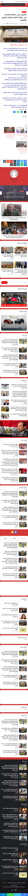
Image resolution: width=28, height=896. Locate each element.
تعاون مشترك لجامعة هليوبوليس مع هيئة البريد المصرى (19, 415)
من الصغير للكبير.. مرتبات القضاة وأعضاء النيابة (11, 604)
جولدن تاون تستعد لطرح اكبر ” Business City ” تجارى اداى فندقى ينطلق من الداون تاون (14, 196)
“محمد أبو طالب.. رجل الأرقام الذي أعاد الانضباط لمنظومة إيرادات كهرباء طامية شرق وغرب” (9, 479)
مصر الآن (19, 9)
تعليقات (5, 538)
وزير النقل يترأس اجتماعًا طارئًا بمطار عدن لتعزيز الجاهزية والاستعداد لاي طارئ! (10, 372)
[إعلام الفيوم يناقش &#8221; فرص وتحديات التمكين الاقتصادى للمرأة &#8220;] (21, 144)
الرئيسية (24, 9)
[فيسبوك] (25, 161)
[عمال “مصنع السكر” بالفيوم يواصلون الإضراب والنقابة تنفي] (7, 264)
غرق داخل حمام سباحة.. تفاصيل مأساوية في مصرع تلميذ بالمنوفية (9, 135)
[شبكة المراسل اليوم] (19, 1)
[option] (14, 193)
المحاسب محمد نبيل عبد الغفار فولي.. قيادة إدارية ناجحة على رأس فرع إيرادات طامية (18, 386)
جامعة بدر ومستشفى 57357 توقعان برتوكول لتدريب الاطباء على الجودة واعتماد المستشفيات (21, 272)
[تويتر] (21, 161)
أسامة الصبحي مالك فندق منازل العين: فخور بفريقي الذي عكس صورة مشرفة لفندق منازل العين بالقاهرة (18, 408)
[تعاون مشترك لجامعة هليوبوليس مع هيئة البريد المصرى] (5, 416)
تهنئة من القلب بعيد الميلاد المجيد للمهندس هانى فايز (10, 445)
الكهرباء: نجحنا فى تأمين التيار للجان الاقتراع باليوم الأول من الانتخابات (10, 837)
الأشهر (14, 538)
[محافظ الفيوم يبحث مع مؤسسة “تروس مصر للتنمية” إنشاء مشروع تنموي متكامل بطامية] (23, 825)
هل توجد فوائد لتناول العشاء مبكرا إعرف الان (10, 809)
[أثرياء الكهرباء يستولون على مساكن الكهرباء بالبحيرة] (23, 610)
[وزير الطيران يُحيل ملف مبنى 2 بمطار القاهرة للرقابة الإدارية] (7, 250)
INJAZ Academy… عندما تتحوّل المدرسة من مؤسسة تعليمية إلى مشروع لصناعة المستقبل (9, 349)
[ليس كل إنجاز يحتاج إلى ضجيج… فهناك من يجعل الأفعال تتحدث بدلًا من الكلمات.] (5, 402)
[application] (14, 299)
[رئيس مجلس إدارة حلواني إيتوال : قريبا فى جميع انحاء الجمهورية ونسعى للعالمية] (23, 623)
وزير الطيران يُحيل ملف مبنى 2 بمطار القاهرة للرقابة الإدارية (7, 256)
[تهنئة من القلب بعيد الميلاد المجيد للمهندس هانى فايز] (23, 446)
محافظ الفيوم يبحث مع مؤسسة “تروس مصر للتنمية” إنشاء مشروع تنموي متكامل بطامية (11, 824)
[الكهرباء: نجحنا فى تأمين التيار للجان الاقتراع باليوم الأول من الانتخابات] (23, 838)
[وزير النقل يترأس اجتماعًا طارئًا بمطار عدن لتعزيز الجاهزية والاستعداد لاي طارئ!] (23, 372)
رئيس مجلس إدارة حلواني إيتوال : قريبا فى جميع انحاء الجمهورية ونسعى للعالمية (9, 622)
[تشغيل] (25, 305)
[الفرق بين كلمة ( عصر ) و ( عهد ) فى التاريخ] (23, 630)
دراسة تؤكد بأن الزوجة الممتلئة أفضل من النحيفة (10, 615)
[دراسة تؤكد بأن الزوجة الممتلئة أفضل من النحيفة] (23, 616)
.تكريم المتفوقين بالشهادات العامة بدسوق (21, 255)
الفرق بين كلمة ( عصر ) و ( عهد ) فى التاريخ (10, 629)
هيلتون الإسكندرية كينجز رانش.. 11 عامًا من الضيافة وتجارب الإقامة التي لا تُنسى (9, 365)
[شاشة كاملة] (3, 305)
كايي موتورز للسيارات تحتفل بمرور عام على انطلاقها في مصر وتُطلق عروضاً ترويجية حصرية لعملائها (14, 327)
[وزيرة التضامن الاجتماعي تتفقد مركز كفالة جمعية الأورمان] (21, 130)
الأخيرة (23, 538)
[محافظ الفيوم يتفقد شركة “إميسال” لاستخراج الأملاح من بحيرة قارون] (23, 832)
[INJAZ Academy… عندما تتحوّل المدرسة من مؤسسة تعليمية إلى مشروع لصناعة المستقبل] (23, 350)
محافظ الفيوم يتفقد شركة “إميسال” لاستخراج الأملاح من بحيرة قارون (10, 831)
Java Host (11, 886)
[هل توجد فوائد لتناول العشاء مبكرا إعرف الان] (23, 810)
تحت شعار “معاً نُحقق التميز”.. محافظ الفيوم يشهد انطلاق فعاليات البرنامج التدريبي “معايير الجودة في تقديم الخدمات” (10, 817)
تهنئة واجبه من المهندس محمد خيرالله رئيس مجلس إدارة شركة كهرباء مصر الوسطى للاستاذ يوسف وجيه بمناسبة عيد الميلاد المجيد (9, 471)
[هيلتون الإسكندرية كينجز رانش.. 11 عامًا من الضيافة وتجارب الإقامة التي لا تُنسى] (23, 365)
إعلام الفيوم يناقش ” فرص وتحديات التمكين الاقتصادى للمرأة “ (22, 149)
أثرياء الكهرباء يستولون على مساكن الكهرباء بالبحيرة (10, 609)
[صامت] (5, 305)
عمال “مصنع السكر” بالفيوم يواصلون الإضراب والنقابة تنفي (7, 271)
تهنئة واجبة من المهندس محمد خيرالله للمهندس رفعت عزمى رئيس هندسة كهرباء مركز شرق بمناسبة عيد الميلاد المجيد (9, 453)
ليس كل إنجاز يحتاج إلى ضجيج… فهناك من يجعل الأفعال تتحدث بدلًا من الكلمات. (19, 401)
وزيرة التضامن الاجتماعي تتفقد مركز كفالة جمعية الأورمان (21, 135)
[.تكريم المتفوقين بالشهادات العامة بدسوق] (21, 250)
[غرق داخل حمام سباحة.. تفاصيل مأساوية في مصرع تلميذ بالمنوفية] (9, 130)
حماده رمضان (22, 23)
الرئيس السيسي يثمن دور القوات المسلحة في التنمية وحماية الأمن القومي (15, 434)
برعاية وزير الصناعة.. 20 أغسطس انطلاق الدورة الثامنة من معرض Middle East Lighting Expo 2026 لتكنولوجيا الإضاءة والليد (9, 342)
